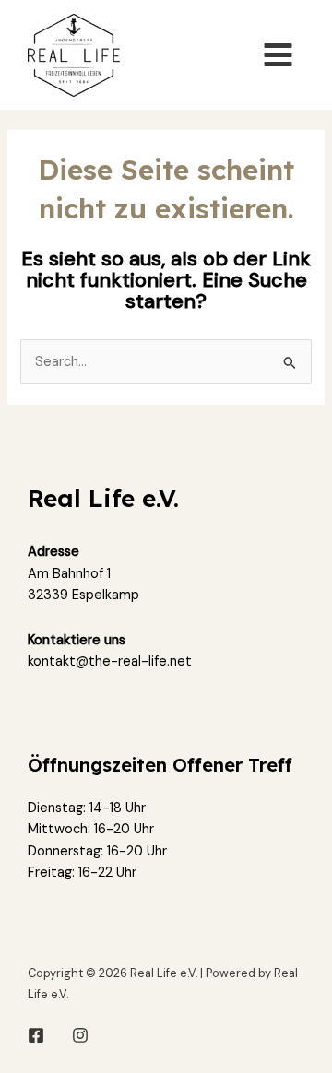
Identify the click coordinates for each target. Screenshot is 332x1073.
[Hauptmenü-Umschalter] (278, 55)
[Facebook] (36, 1035)
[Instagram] (80, 1035)
